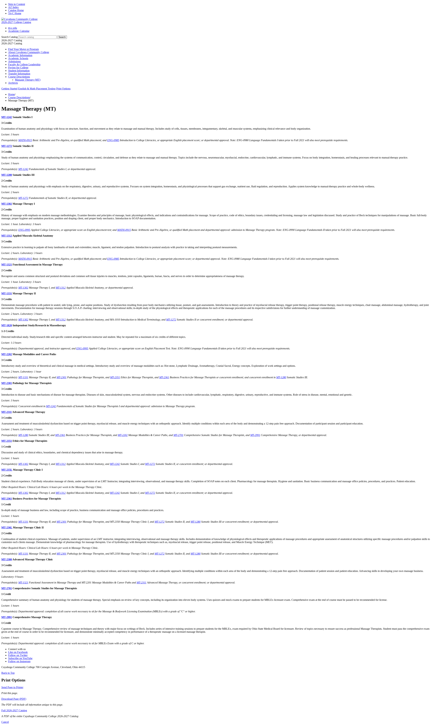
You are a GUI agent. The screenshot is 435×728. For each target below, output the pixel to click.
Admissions (14, 61)
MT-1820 (6, 325)
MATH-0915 (25, 140)
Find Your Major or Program (23, 49)
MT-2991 (255, 435)
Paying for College (18, 67)
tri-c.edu (12, 27)
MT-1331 (6, 293)
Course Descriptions (19, 76)
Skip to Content (16, 4)
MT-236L (6, 527)
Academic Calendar (18, 31)
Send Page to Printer (12, 687)
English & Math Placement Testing (37, 88)
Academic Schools (18, 58)
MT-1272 (6, 146)
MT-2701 (178, 435)
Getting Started (9, 88)
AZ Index (13, 7)
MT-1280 (6, 174)
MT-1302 (6, 203)
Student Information (19, 70)
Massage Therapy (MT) (27, 79)
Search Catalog (9, 36)
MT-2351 (115, 377)
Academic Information (20, 55)
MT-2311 (6, 412)
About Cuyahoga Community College (28, 52)
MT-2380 (6, 559)
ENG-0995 (24, 229)
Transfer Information (19, 73)
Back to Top (8, 672)
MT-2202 (6, 354)
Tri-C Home (14, 13)
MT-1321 (6, 264)
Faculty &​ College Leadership (24, 64)
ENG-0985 (113, 140)
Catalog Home (16, 10)
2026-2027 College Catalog (16, 22)
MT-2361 (164, 377)
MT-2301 (61, 377)
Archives (13, 82)
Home (11, 94)
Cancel (5, 722)
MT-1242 (6, 117)
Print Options (63, 88)
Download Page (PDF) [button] (13, 698)
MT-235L (6, 469)
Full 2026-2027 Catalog (14, 710)
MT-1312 (6, 235)
